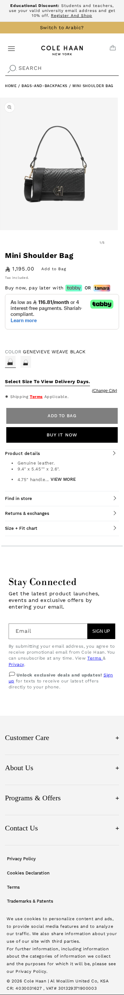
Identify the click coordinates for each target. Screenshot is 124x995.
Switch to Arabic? (62, 27)
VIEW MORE (63, 479)
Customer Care (62, 737)
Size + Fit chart (21, 528)
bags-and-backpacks (45, 86)
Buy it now (62, 434)
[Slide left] (87, 242)
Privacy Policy (21, 858)
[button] (11, 48)
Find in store (18, 498)
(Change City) (104, 390)
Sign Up (101, 631)
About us (62, 768)
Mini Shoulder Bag (92, 86)
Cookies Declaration (28, 873)
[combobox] (62, 68)
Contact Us (62, 828)
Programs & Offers (62, 798)
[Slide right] (116, 242)
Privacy (16, 664)
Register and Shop (71, 15)
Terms (36, 396)
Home (11, 86)
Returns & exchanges (27, 513)
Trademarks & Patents (30, 901)
